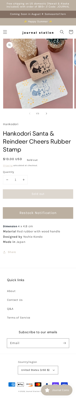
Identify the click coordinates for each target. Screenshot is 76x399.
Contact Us (15, 300)
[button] (5, 32)
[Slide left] (30, 114)
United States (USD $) (35, 370)
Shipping (7, 165)
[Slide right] (46, 114)
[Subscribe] (64, 343)
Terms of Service (18, 317)
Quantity (8, 172)
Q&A (10, 308)
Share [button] (12, 252)
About (11, 291)
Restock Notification (38, 213)
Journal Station (33, 391)
